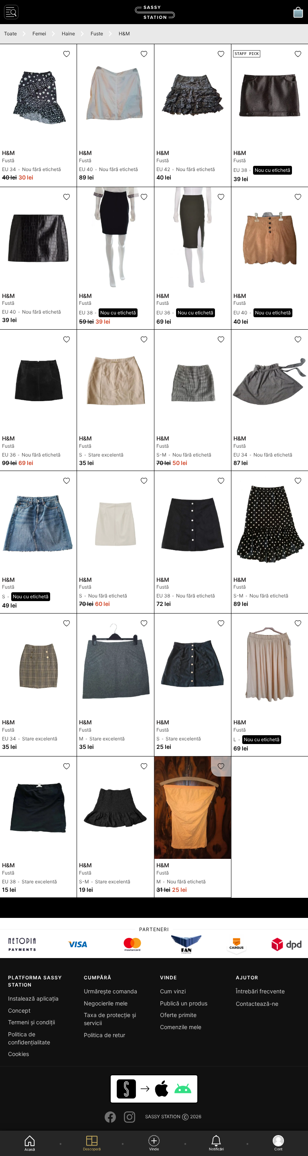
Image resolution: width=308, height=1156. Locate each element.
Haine (68, 34)
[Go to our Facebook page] (110, 1117)
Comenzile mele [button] (180, 1026)
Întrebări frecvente (260, 991)
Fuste (97, 34)
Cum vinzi (173, 991)
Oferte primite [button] (178, 1014)
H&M (124, 34)
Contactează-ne (257, 1003)
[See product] (38, 95)
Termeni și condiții (31, 1022)
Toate (10, 34)
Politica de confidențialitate (29, 1038)
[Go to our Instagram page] (129, 1117)
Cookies (18, 1053)
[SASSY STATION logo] (155, 12)
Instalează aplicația (33, 998)
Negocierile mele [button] (106, 1003)
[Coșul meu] (298, 12)
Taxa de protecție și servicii (110, 1018)
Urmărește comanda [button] (110, 991)
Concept (19, 1010)
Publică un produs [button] (183, 1003)
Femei (39, 34)
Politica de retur (104, 1035)
